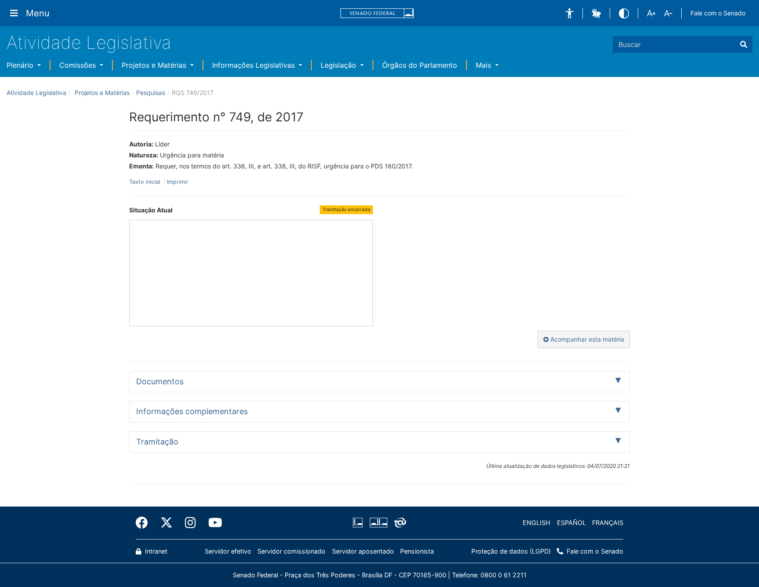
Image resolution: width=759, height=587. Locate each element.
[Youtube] (212, 523)
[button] (569, 13)
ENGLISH (536, 522)
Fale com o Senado (717, 13)
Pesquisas (150, 92)
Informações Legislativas (254, 65)
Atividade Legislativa (89, 42)
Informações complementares (192, 411)
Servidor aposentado (363, 551)
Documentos (160, 381)
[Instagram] (190, 523)
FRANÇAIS (607, 522)
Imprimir (177, 182)
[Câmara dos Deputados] (359, 523)
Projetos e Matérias (155, 65)
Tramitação (157, 441)
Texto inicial (145, 182)
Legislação (339, 65)
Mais (484, 65)
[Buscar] (743, 44)
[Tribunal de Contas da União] (398, 523)
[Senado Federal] (377, 13)
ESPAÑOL (571, 522)
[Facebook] (145, 523)
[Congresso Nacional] (378, 523)
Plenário (21, 65)
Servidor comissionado (291, 551)
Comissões (78, 65)
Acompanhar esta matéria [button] (586, 339)
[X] (166, 523)
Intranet (155, 551)
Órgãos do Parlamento (419, 65)
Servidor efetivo (228, 551)
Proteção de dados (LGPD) (511, 551)
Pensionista (417, 551)
